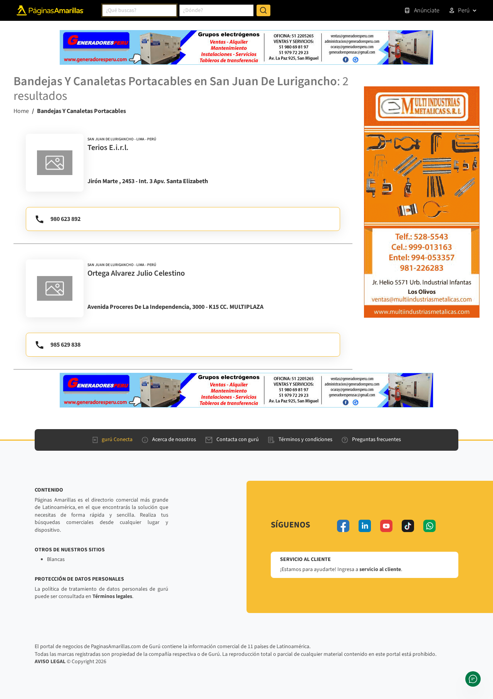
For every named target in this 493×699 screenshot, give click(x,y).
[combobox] (139, 10)
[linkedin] (365, 526)
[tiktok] (408, 526)
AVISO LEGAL (50, 661)
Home (21, 111)
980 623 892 (65, 219)
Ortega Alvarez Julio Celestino (136, 273)
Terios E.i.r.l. (108, 147)
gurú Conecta (117, 439)
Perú (464, 10)
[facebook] (343, 526)
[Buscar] (263, 10)
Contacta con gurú (237, 439)
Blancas (56, 559)
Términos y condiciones (305, 439)
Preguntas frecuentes (376, 439)
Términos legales (112, 596)
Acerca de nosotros (174, 439)
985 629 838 (65, 344)
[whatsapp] (429, 526)
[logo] (55, 163)
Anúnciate (426, 10)
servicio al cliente (380, 569)
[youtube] (386, 526)
